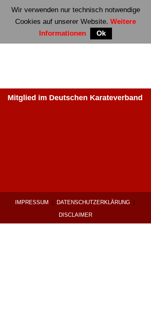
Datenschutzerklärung (93, 202)
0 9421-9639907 (35, 131)
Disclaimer (75, 215)
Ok (101, 33)
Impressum (32, 202)
